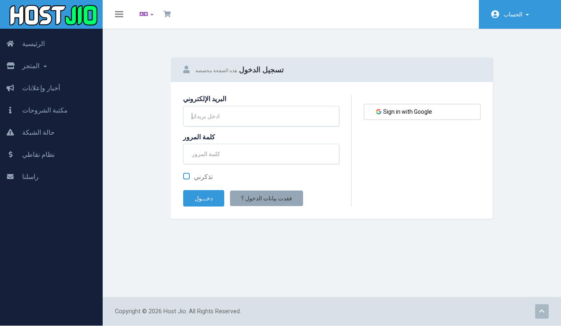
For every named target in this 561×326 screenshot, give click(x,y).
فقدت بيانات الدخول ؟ (266, 198)
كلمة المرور (199, 137)
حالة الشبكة (38, 132)
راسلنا (30, 177)
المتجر (32, 66)
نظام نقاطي (38, 154)
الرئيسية (33, 44)
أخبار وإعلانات (40, 88)
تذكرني (203, 177)
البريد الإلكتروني (204, 99)
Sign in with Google (407, 111)
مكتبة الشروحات (44, 110)
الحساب (514, 14)
